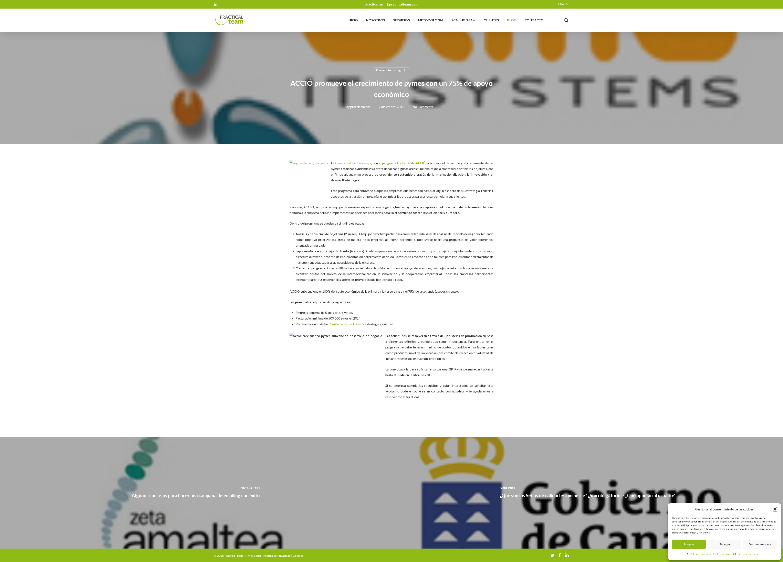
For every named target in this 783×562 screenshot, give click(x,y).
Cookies (297, 555)
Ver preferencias (760, 544)
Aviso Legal (254, 555)
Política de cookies (700, 553)
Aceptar (689, 544)
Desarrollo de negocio (391, 70)
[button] (775, 509)
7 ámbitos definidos (343, 324)
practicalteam (360, 107)
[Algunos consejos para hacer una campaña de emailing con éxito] (196, 493)
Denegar (724, 544)
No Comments (423, 107)
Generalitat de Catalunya (353, 163)
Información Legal (749, 553)
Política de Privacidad (725, 553)
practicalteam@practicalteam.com (391, 4)
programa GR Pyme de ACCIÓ (403, 163)
